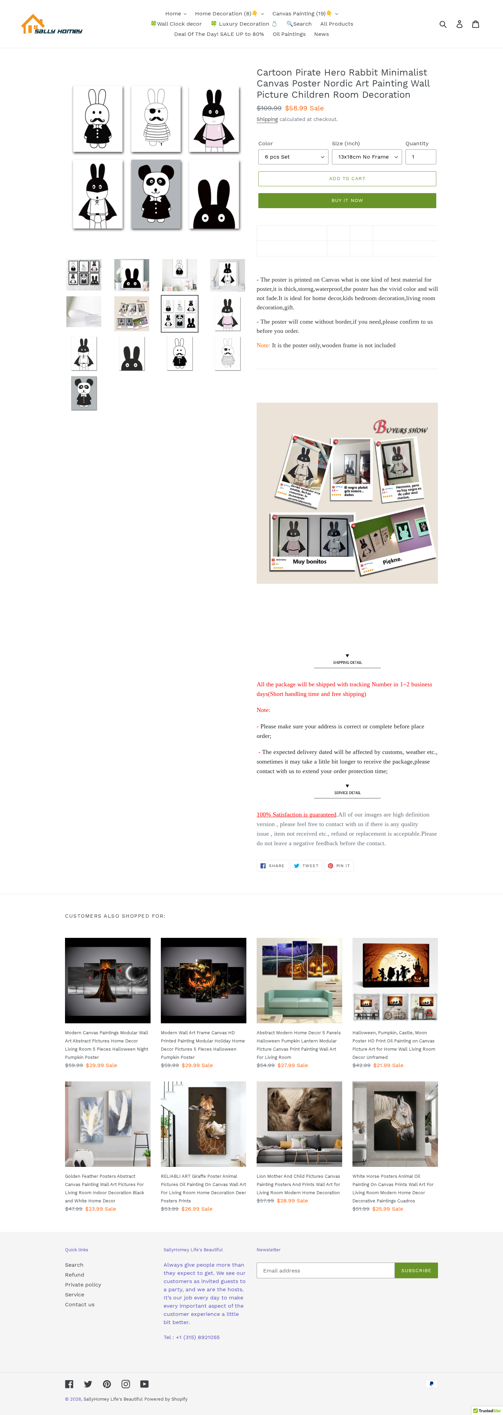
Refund (74, 1274)
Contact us (79, 1304)
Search (74, 1265)
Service (74, 1294)
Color (265, 143)
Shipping (267, 119)
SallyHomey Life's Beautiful (113, 1399)
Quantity (417, 143)
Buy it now (347, 200)
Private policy (83, 1284)
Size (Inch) (346, 143)
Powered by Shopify (166, 1399)
